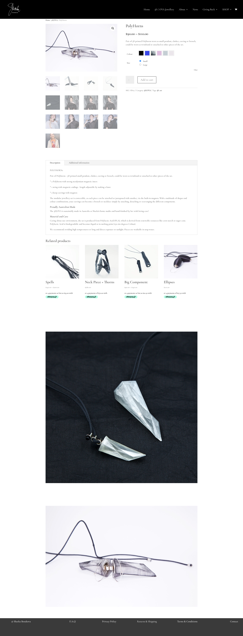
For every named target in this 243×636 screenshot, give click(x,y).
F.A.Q (72, 621)
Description (55, 162)
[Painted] (153, 53)
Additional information (79, 162)
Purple (159, 53)
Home (147, 9)
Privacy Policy (109, 621)
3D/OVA (54, 20)
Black (141, 53)
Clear (195, 70)
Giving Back (209, 9)
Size (128, 63)
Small (145, 61)
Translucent (171, 53)
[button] (112, 28)
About (182, 9)
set (161, 90)
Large (145, 65)
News (195, 9)
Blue (147, 53)
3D (158, 90)
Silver (165, 53)
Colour (129, 54)
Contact (234, 621)
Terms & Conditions (187, 621)
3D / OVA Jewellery (164, 9)
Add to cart (146, 79)
